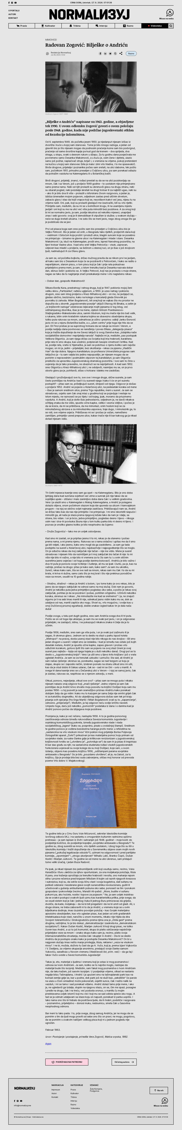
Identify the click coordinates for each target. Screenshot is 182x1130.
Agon (48, 1043)
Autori (12, 14)
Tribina (76, 25)
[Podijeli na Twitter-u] (110, 53)
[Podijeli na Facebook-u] (100, 53)
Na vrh (160, 1090)
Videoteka (156, 25)
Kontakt (13, 18)
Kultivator (50, 25)
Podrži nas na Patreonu (69, 1062)
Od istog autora (122, 1062)
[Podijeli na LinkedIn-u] (105, 53)
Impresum (56, 1090)
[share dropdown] (120, 53)
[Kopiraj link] (115, 53)
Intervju (103, 25)
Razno (130, 25)
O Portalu (13, 10)
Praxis (23, 25)
